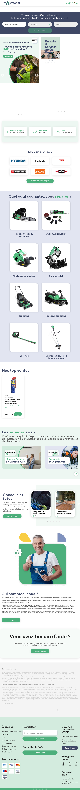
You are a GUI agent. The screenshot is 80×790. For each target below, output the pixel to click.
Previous (27, 504)
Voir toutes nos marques (40, 181)
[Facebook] (69, 764)
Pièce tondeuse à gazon (66, 689)
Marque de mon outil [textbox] (11, 24)
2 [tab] (21, 114)
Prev (2, 75)
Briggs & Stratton (47, 678)
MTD (64, 678)
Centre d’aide (12, 516)
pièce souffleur (40, 689)
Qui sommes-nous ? (9, 749)
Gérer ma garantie (9, 746)
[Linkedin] (76, 764)
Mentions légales (68, 779)
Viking (68, 678)
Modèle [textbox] (58, 24)
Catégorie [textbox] (34, 24)
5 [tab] (59, 521)
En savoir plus (70, 748)
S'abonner (40, 739)
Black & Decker (57, 678)
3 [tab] (64, 111)
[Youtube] (63, 764)
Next (36, 75)
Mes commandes (8, 740)
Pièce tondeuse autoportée (26, 689)
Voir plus (11, 620)
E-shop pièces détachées (12, 731)
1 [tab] (18, 114)
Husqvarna (37, 678)
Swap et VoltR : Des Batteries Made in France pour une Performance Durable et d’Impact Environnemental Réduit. (40, 513)
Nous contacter (40, 651)
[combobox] (14, 24)
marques (24, 680)
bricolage (5, 681)
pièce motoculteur (51, 689)
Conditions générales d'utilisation (70, 783)
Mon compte (7, 743)
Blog (3, 737)
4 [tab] (56, 521)
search (76, 3)
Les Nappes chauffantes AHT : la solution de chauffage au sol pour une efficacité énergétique (65, 513)
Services (5, 734)
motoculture (69, 680)
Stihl (9, 680)
